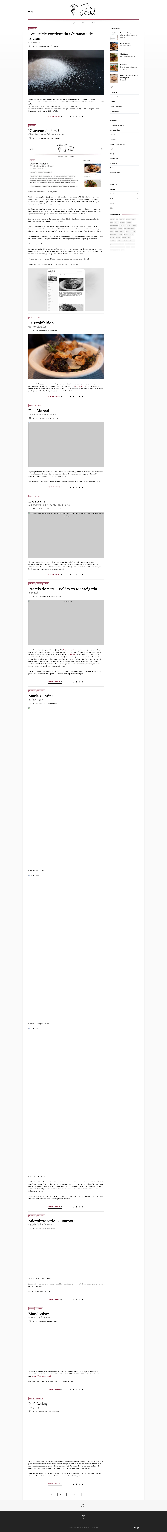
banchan (122, 219)
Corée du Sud (114, 184)
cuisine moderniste (129, 228)
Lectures (112, 135)
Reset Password (114, 158)
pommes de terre (114, 244)
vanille (118, 250)
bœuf (133, 219)
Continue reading (54, 116)
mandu (126, 234)
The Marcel (38, 410)
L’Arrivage (78, 386)
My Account (113, 163)
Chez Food (32, 125)
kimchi (120, 234)
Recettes (112, 116)
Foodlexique (32, 28)
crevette (120, 228)
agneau (112, 219)
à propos (75, 23)
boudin (128, 219)
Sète (39, 318)
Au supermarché (114, 111)
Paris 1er (31, 1398)
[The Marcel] (114, 57)
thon (133, 247)
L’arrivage (37, 501)
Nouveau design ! (43, 130)
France (112, 194)
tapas (128, 247)
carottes (129, 222)
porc (122, 244)
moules (112, 237)
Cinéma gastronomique (117, 125)
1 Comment (52, 1228)
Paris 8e (31, 1308)
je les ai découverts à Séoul (41, 1376)
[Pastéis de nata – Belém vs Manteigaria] (114, 78)
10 (74, 1494)
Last (84, 1494)
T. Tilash (35, 46)
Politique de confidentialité (117, 144)
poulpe (132, 244)
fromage (122, 231)
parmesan (113, 240)
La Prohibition (41, 322)
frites (116, 231)
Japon (111, 198)
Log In (111, 149)
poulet (127, 244)
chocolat (122, 225)
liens (84, 23)
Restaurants (32, 318)
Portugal (46, 583)
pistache (120, 240)
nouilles (118, 237)
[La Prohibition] (114, 46)
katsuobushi (113, 234)
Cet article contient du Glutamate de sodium (60, 36)
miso (131, 234)
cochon (134, 225)
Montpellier (32, 690)
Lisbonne (39, 583)
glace (127, 231)
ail (117, 219)
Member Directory (115, 172)
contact (92, 23)
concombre (113, 228)
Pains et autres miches (116, 106)
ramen (112, 247)
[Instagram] (32, 12)
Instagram (93, 229)
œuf (123, 250)
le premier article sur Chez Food (75, 650)
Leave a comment (55, 138)
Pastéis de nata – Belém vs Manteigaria (62, 588)
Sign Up (112, 153)
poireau (126, 240)
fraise (111, 231)
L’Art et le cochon (115, 130)
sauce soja (122, 247)
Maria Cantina (41, 695)
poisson (132, 240)
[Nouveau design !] (114, 36)
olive (129, 237)
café (111, 222)
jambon (133, 231)
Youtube (31, 229)
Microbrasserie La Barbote (51, 1220)
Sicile (111, 208)
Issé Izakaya (39, 1403)
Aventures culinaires (116, 97)
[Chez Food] (83, 9)
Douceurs (32, 583)
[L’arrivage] (114, 67)
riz (116, 247)
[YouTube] (29, 12)
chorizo (128, 225)
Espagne (112, 189)
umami (72, 654)
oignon (124, 237)
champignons (114, 225)
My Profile (113, 168)
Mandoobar (38, 1313)
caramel (122, 222)
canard (116, 222)
